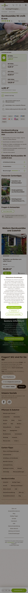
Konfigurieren (14, 310)
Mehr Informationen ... (14, 303)
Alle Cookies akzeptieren (14, 307)
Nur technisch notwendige (14, 314)
